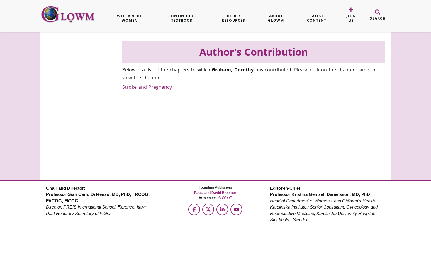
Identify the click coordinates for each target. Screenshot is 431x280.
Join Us (351, 18)
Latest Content (316, 18)
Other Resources (233, 18)
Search (378, 18)
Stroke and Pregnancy (147, 87)
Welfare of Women (129, 18)
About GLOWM (276, 18)
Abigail (226, 198)
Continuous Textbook (182, 18)
